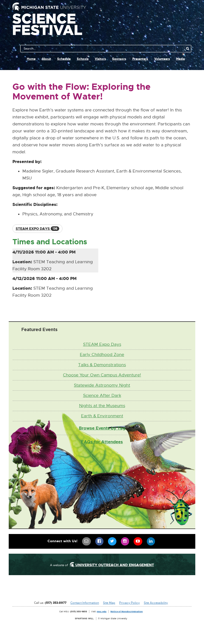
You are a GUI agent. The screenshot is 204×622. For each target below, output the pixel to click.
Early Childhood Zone (102, 354)
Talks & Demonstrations (102, 364)
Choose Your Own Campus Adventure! (102, 375)
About (46, 59)
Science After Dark (102, 395)
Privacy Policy (129, 603)
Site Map (109, 603)
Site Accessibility (156, 603)
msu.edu (101, 611)
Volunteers (162, 59)
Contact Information (84, 603)
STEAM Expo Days (102, 344)
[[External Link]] (102, 590)
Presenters (140, 59)
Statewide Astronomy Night (102, 385)
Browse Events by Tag (102, 428)
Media (180, 59)
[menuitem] (86, 541)
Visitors (100, 59)
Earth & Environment (102, 416)
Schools (83, 59)
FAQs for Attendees (102, 441)
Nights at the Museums (102, 405)
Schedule (64, 59)
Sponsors (119, 59)
